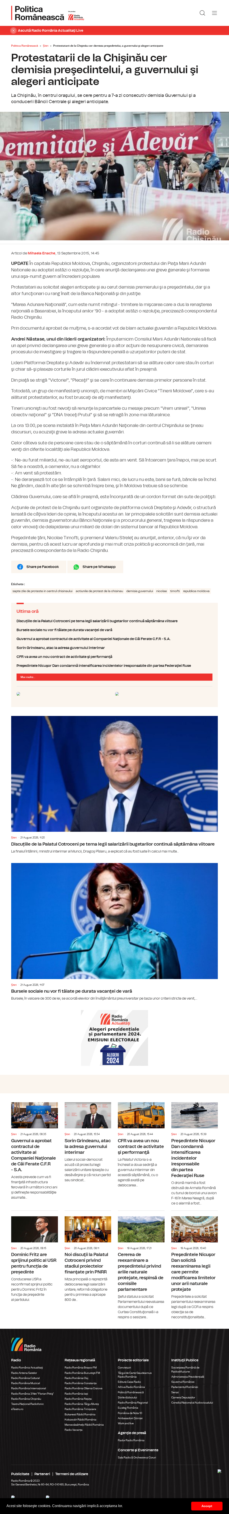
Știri (45, 45)
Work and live (126, 1423)
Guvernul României (183, 1382)
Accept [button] (206, 1506)
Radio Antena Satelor (24, 1373)
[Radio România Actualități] (47, 13)
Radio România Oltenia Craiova (83, 1388)
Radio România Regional (133, 1402)
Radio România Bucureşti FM (82, 1373)
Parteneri (42, 1474)
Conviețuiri (124, 1367)
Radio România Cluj (76, 1378)
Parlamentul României (184, 1387)
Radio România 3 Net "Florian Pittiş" (32, 1393)
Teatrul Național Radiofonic (27, 1404)
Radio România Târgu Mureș (82, 1404)
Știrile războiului (127, 1397)
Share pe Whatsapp (99, 567)
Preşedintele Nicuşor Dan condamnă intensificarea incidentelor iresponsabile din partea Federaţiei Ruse (114, 665)
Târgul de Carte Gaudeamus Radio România (135, 1375)
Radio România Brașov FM (81, 1367)
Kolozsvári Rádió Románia (80, 1419)
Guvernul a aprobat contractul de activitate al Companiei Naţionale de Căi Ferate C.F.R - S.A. (114, 638)
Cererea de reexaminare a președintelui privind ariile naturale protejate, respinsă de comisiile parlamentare (141, 1265)
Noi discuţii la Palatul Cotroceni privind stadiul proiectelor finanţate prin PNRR (88, 1257)
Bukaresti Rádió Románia (80, 1414)
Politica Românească (24, 45)
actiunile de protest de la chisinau (99, 591)
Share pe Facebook (42, 567)
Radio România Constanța (81, 1383)
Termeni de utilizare (71, 1474)
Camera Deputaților (183, 1397)
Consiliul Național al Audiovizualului (192, 1402)
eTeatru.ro (17, 1409)
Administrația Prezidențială (187, 1376)
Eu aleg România (128, 1407)
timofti (175, 591)
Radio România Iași (76, 1393)
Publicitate (20, 1474)
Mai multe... (28, 677)
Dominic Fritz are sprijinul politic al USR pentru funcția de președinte (34, 1257)
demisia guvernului (139, 591)
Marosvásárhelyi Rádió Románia (84, 1424)
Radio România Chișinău (26, 1399)
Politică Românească (131, 1392)
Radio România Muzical (25, 1383)
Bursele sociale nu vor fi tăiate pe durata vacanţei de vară (114, 630)
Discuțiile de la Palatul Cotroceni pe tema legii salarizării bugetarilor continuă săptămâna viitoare (114, 621)
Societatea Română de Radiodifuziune (185, 1369)
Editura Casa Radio (129, 1382)
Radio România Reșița (78, 1399)
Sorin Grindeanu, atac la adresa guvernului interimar (114, 647)
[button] (124, 1506)
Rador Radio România (131, 1440)
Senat (175, 1392)
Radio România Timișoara (80, 1409)
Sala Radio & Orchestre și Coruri (137, 1457)
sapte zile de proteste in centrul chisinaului (42, 591)
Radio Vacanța (74, 1430)
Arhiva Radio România (131, 1387)
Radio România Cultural (25, 1378)
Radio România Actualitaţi (27, 1367)
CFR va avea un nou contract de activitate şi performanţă (114, 656)
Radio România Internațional (28, 1388)
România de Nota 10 (130, 1413)
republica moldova (196, 591)
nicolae (161, 591)
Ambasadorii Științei (130, 1418)
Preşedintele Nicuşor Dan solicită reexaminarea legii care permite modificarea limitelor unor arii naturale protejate (194, 1265)
